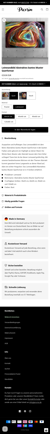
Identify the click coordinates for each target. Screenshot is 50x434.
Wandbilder (9, 379)
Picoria (27, 429)
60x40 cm (22, 116)
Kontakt (7, 363)
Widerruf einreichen (12, 317)
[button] (2, 9)
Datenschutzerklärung (13, 328)
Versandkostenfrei (14, 78)
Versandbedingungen (12, 322)
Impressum (9, 338)
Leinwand (20, 107)
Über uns (8, 358)
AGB (6, 343)
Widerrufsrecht (10, 333)
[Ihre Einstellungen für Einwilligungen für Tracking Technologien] (46, 430)
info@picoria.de (35, 402)
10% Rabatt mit (37, 2)
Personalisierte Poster (12, 374)
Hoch (31, 96)
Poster (7, 107)
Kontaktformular (34, 399)
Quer (14, 96)
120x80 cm (8, 122)
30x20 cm (8, 116)
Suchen (7, 369)
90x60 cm (36, 116)
